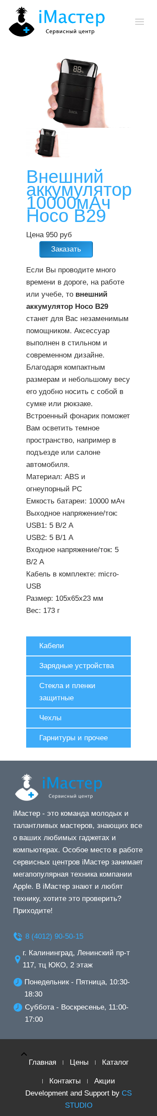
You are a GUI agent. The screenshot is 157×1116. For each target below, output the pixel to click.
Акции (104, 1081)
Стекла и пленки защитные (67, 692)
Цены (79, 1062)
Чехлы (50, 718)
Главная (42, 1062)
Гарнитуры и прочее (73, 738)
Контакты (65, 1081)
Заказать (66, 249)
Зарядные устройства (76, 666)
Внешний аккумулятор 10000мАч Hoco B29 (79, 196)
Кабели (51, 646)
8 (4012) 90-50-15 (54, 936)
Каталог (115, 1062)
